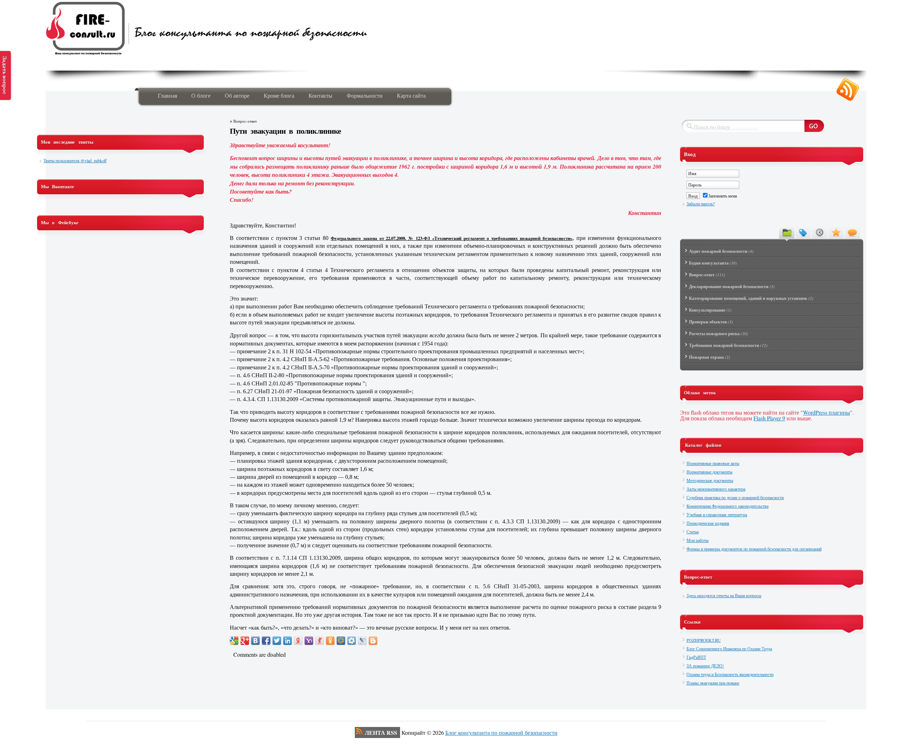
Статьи (692, 531)
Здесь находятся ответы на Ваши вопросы (723, 595)
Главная (167, 95)
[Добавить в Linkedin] (287, 640)
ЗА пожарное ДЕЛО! (705, 665)
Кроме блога (279, 95)
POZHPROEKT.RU (703, 640)
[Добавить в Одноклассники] (330, 640)
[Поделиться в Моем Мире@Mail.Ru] (341, 640)
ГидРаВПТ (696, 657)
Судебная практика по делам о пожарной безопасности (735, 497)
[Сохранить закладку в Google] (234, 640)
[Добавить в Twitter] (277, 640)
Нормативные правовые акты (712, 463)
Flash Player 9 (769, 418)
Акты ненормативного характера (715, 489)
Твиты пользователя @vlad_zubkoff (75, 160)
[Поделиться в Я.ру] (319, 640)
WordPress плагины (826, 412)
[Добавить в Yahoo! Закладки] (309, 640)
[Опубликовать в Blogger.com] (373, 640)
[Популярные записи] (836, 232)
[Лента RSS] (847, 90)
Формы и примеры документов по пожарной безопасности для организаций (754, 549)
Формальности (365, 95)
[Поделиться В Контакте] (255, 640)
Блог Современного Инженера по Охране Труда (729, 648)
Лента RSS (381, 732)
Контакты (320, 95)
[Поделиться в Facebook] (266, 640)
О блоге (201, 95)
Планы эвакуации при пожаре (712, 683)
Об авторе (237, 95)
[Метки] (803, 232)
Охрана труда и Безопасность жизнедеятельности (729, 674)
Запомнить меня (722, 196)
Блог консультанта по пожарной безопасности (501, 732)
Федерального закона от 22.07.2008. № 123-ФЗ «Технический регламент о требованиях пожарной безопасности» (451, 238)
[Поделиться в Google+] (244, 640)
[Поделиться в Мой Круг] (351, 640)
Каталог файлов (703, 445)
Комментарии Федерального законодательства (727, 506)
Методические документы (709, 480)
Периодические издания (707, 523)
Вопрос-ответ (245, 121)
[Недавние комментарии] (852, 232)
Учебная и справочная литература (716, 514)
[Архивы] (819, 232)
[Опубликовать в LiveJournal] (362, 640)
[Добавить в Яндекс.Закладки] (298, 640)
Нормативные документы (709, 472)
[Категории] (786, 232)
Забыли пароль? (700, 203)
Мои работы (697, 540)
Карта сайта (411, 95)
